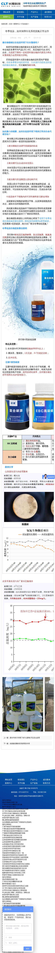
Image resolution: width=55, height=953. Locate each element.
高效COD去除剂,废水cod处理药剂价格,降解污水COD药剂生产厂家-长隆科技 (10, 4)
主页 (10, 24)
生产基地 (34, 17)
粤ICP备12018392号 (31, 788)
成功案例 (48, 12)
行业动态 (24, 24)
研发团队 (20, 12)
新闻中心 (6, 17)
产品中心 (34, 12)
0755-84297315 (24, 792)
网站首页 (6, 12)
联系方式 (48, 17)
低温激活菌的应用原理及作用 (20, 743)
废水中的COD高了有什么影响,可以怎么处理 (25, 738)
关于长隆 (20, 17)
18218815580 (42, 792)
